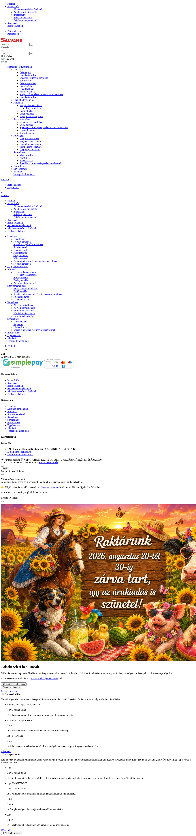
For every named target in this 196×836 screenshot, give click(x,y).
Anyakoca (25, 157)
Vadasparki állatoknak (24, 174)
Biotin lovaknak (15, 25)
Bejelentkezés (14, 31)
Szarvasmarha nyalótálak (32, 122)
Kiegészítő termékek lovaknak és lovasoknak (41, 94)
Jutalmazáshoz (27, 86)
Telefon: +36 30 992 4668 (20, 454)
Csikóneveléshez (28, 83)
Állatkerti (18, 171)
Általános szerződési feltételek (28, 9)
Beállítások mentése (11, 833)
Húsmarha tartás (27, 130)
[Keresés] (31, 45)
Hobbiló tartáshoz (28, 75)
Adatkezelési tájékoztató (25, 12)
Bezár (5, 468)
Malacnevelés (26, 155)
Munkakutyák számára (30, 146)
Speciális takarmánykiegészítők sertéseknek (41, 163)
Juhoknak (18, 102)
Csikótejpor (25, 72)
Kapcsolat (12, 23)
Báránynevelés (27, 113)
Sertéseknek (19, 152)
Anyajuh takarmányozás (31, 116)
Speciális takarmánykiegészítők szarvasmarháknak (44, 127)
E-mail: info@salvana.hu (19, 451)
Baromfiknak (19, 166)
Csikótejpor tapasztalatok (25, 20)
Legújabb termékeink (23, 100)
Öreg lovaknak (27, 89)
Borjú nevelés (26, 124)
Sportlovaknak (27, 80)
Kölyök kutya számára (30, 141)
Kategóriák (13, 67)
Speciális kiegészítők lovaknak (34, 78)
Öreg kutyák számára (30, 149)
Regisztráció (13, 33)
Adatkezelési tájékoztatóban (44, 678)
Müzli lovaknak (27, 91)
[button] (5, 179)
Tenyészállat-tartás (34, 108)
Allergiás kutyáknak (29, 138)
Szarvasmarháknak (22, 119)
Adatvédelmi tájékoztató (19, 225)
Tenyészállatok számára (31, 105)
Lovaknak (18, 69)
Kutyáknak (18, 135)
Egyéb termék (20, 169)
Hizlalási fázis (26, 160)
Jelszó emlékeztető (49, 487)
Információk (13, 6)
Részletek (6, 751)
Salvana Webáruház (48, 462)
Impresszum (19, 14)
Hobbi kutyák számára (30, 144)
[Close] (2, 466)
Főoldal (11, 3)
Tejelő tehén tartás (28, 133)
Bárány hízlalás (27, 111)
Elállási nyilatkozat (22, 17)
